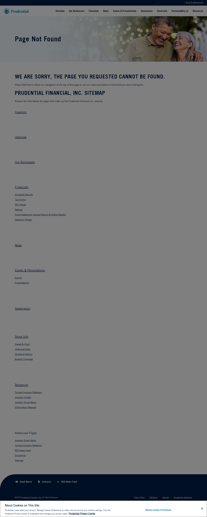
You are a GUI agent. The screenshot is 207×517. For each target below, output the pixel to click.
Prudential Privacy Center (82, 513)
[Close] (202, 508)
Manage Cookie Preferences (158, 509)
